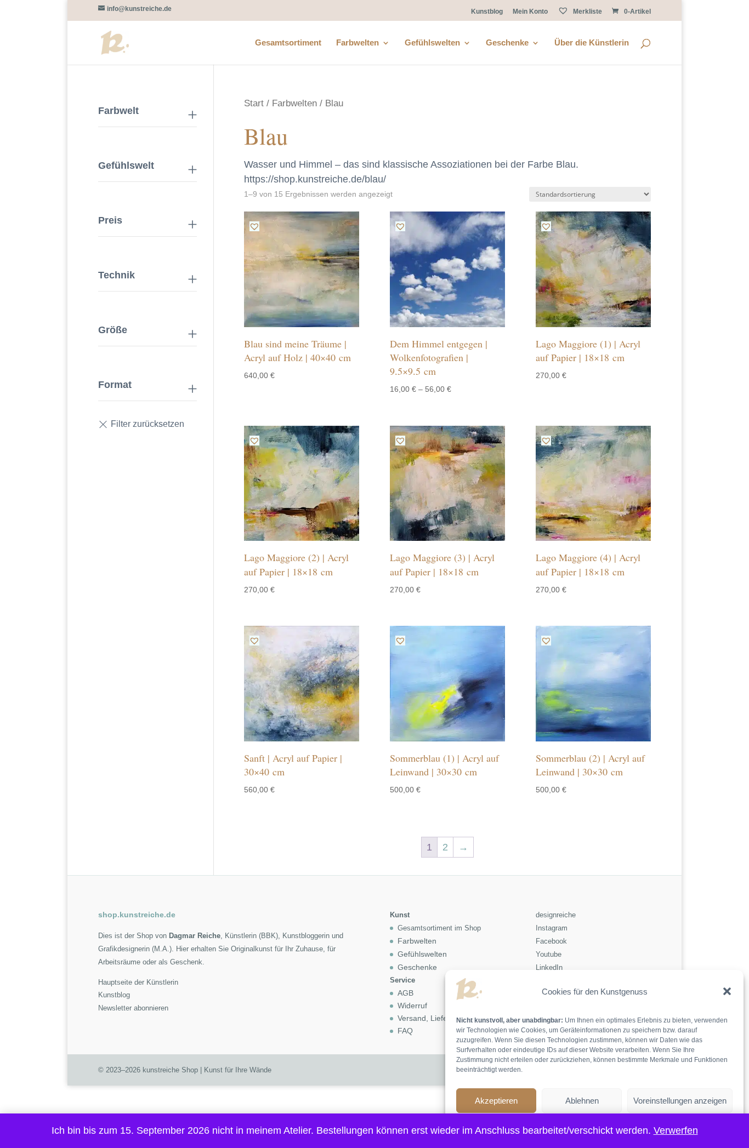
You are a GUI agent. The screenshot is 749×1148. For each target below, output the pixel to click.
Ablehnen (582, 1100)
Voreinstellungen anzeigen (680, 1100)
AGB (405, 993)
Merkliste (586, 11)
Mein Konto (530, 11)
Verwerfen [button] (676, 1130)
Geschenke (507, 43)
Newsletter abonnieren (133, 1008)
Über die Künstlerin (591, 43)
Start (254, 103)
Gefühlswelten (432, 43)
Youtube (548, 954)
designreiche (556, 915)
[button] (727, 991)
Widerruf (412, 1005)
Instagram (552, 928)
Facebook (551, 941)
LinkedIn (549, 967)
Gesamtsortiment (288, 43)
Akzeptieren (496, 1100)
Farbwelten (357, 43)
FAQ (405, 1030)
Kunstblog (487, 11)
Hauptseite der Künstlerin (138, 982)
